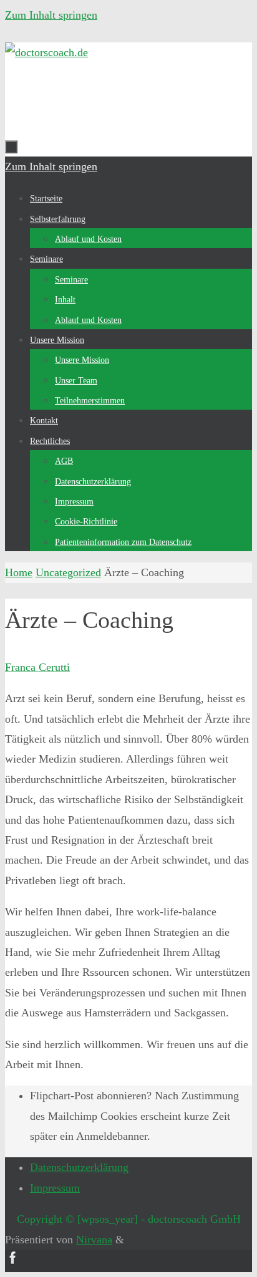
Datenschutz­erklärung (79, 1167)
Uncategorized (68, 572)
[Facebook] (13, 1262)
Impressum (55, 1188)
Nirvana (94, 1239)
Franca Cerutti (37, 667)
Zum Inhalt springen (51, 15)
